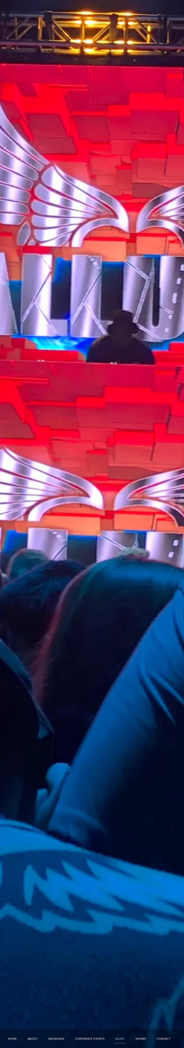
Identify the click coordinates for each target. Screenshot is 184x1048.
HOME (12, 1038)
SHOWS (140, 1038)
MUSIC (120, 1038)
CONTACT (164, 1038)
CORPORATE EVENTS (90, 1038)
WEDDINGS (56, 1038)
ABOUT (32, 1038)
